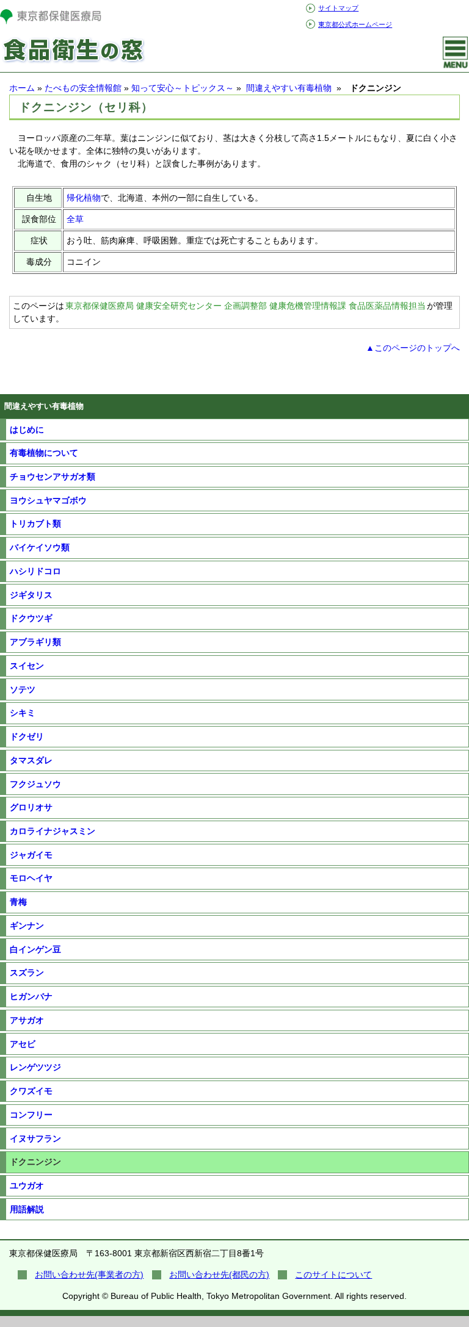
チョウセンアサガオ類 (52, 476)
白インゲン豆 (35, 949)
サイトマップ (338, 8)
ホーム (22, 88)
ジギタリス (31, 595)
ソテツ (22, 689)
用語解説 (27, 1209)
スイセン (27, 666)
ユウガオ (27, 1185)
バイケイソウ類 (40, 547)
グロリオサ (31, 807)
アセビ (22, 1044)
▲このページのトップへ (413, 348)
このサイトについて (333, 1274)
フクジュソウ (35, 784)
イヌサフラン (35, 1138)
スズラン (27, 972)
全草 (75, 219)
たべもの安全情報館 (83, 88)
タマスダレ (31, 760)
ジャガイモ (31, 855)
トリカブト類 (35, 523)
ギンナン (27, 925)
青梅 (18, 902)
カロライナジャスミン (52, 831)
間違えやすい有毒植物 (289, 88)
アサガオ (27, 1020)
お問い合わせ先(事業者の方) (89, 1274)
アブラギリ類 (35, 642)
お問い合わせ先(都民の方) (219, 1274)
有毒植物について (44, 453)
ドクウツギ (31, 618)
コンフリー (31, 1115)
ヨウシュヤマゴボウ (48, 500)
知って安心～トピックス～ (182, 88)
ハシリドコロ (35, 571)
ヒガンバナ (31, 996)
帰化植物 (84, 198)
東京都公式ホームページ (355, 24)
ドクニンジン (35, 1162)
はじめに (27, 429)
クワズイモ (31, 1091)
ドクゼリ (27, 736)
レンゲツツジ (35, 1067)
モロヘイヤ (31, 878)
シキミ (22, 712)
